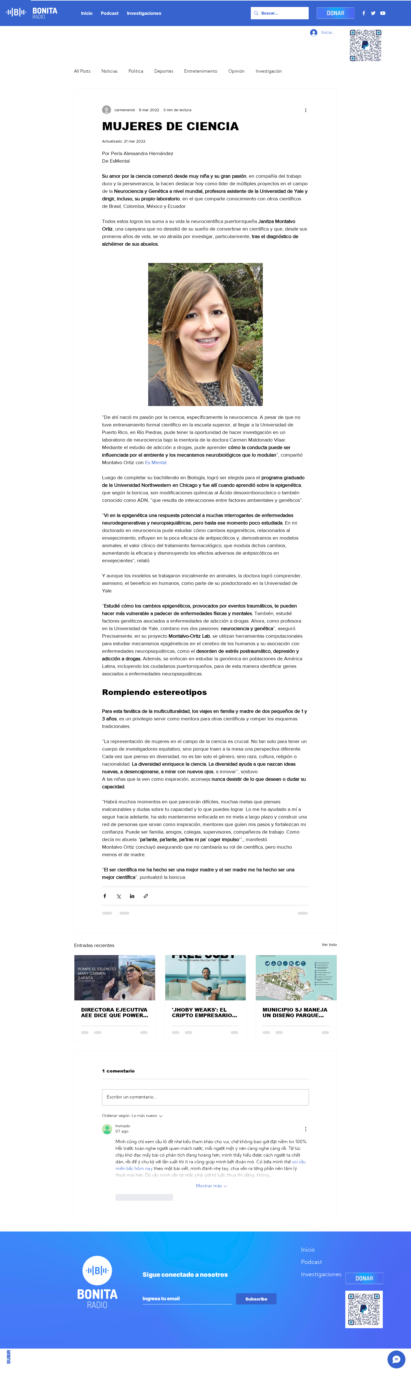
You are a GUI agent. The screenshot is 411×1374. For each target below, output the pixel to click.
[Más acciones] (305, 109)
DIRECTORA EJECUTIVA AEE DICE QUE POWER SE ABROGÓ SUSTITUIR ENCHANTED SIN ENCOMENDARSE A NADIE (114, 1012)
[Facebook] (364, 13)
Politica (136, 72)
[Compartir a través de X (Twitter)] (118, 896)
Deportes (163, 72)
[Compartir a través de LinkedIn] (132, 896)
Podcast (311, 1174)
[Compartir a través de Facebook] (104, 896)
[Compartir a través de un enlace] (145, 896)
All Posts (82, 72)
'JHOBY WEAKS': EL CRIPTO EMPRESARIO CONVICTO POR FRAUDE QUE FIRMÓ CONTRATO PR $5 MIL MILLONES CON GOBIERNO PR (202, 1012)
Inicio (308, 1161)
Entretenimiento (200, 72)
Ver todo (329, 944)
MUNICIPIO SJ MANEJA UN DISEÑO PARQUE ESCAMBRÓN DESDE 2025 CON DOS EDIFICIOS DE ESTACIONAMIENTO (295, 1012)
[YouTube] (383, 13)
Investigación (269, 72)
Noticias (109, 72)
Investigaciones (321, 1186)
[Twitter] (373, 13)
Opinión (236, 72)
